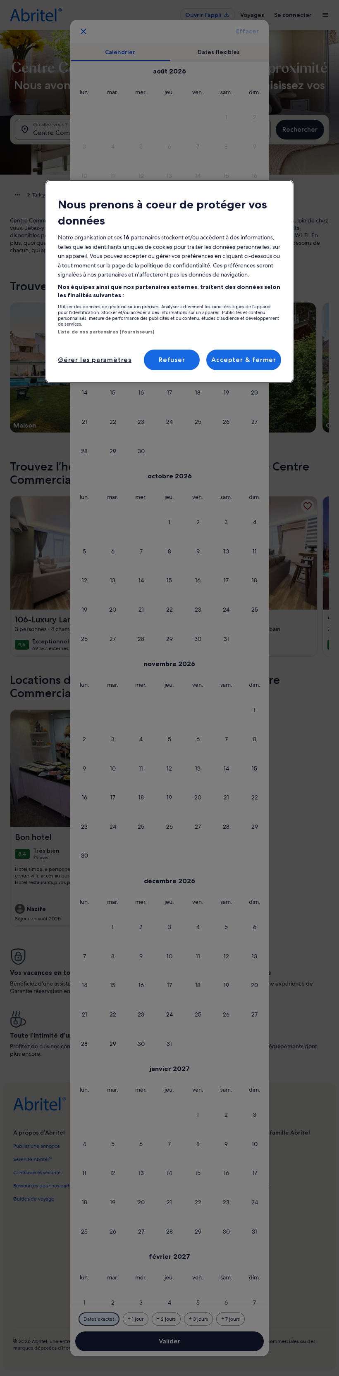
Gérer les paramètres (94, 360)
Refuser (172, 360)
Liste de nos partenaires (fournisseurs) (106, 332)
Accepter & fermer (243, 360)
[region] (169, 281)
